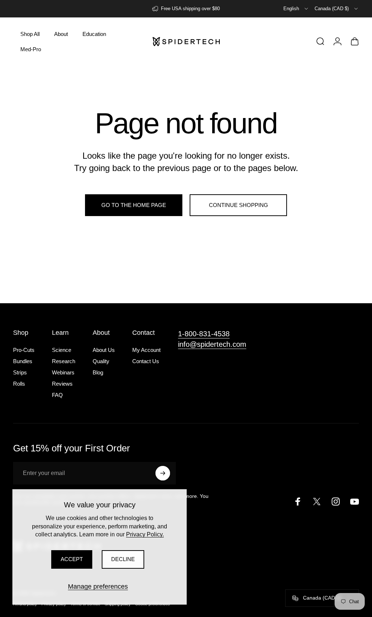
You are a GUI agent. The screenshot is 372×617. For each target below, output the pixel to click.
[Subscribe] (162, 473)
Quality (101, 361)
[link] (204, 333)
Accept (72, 559)
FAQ (57, 395)
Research (63, 361)
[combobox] (296, 8)
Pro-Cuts (24, 350)
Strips (20, 372)
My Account (146, 350)
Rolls (19, 384)
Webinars (63, 372)
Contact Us (145, 361)
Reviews (62, 384)
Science (61, 350)
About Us (104, 350)
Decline (123, 559)
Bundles (22, 361)
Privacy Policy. (145, 534)
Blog (98, 372)
